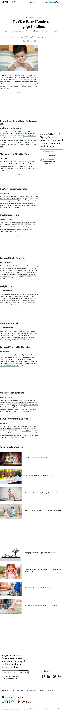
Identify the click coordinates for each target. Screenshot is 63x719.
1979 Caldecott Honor (9, 294)
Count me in (51, 156)
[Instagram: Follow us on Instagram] (59, 676)
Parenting (24, 17)
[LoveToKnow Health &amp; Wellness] (8, 701)
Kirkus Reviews (21, 337)
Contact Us (49, 690)
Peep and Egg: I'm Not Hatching (26, 355)
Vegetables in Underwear (19, 402)
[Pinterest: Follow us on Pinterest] (54, 676)
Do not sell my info (35, 709)
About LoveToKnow (8, 690)
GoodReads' (19, 168)
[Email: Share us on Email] (35, 41)
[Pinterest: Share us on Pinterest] (31, 41)
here (61, 37)
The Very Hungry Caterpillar (10, 199)
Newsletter (20, 690)
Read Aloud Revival (29, 136)
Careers (41, 690)
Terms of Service (55, 709)
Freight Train (23, 298)
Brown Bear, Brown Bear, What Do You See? (15, 131)
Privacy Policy (45, 709)
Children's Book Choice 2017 (9, 366)
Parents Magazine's (6, 296)
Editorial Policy (31, 690)
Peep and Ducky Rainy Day (9, 266)
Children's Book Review (28, 274)
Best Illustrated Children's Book (11, 227)
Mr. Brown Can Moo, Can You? (18, 164)
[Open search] (57, 2)
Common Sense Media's (19, 201)
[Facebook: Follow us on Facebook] (43, 676)
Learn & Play (37, 17)
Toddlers (31, 17)
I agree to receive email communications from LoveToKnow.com (49, 161)
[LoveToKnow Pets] (24, 701)
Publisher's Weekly (22, 361)
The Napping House (22, 222)
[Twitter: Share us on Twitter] (28, 41)
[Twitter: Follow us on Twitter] (48, 676)
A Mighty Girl (26, 431)
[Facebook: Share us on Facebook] (24, 41)
